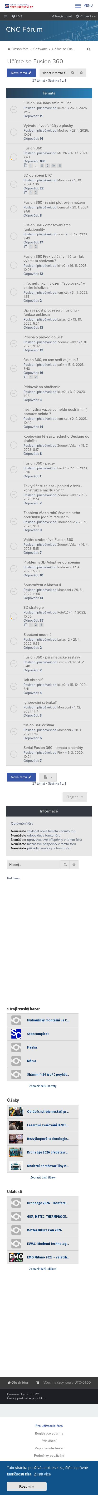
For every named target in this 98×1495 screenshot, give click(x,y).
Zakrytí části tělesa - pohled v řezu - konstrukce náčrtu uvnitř (53, 488)
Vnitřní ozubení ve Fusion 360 (48, 540)
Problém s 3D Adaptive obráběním (52, 562)
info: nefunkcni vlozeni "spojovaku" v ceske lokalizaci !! (54, 285)
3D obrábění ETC (38, 175)
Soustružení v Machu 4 (42, 585)
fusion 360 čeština (39, 725)
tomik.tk (63, 293)
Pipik (60, 753)
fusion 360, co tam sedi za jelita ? (51, 360)
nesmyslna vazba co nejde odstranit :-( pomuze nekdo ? (55, 411)
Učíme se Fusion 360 (35, 61)
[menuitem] (17, 16)
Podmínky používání (49, 1456)
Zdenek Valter (67, 342)
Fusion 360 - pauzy (39, 463)
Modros (63, 131)
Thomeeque (66, 522)
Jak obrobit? (34, 680)
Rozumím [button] (26, 1486)
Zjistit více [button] (42, 1474)
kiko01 (62, 108)
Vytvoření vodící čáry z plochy (48, 126)
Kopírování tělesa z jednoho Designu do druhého (56, 438)
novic (61, 234)
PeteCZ (62, 612)
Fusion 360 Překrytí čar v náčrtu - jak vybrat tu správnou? (54, 258)
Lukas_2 (63, 319)
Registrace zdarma (49, 1433)
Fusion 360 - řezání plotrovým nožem (54, 202)
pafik (60, 365)
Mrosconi (64, 180)
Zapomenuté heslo (49, 1448)
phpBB (31, 1394)
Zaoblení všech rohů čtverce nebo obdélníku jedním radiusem (52, 515)
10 (53, 166)
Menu (83, 6)
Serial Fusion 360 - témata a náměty (53, 748)
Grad (60, 662)
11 (60, 166)
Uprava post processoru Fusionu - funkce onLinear (51, 312)
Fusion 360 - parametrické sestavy (52, 657)
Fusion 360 (33, 148)
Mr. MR (62, 153)
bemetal (63, 207)
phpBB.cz (39, 1398)
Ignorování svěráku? (40, 702)
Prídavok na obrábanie (42, 387)
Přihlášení (49, 1441)
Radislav (63, 567)
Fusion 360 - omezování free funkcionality (47, 227)
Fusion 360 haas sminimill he (48, 103)
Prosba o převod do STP (43, 337)
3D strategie (34, 607)
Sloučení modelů (38, 635)
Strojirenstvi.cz (19, 6)
